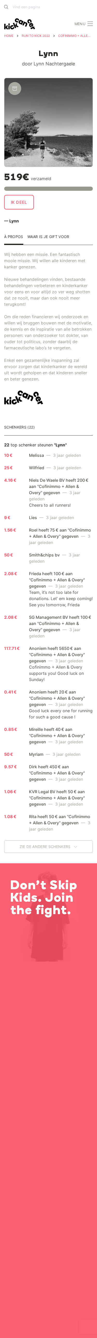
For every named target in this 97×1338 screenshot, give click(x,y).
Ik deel (19, 202)
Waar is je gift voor (48, 237)
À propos (13, 237)
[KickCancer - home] (20, 24)
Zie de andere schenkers (46, 846)
